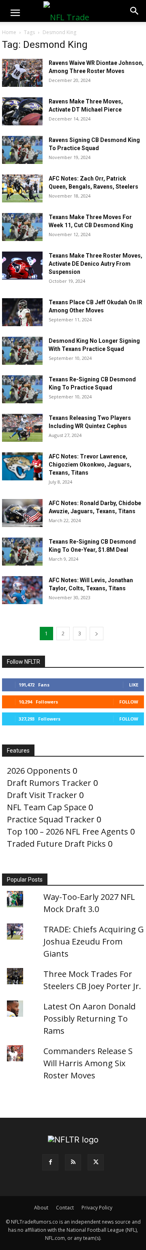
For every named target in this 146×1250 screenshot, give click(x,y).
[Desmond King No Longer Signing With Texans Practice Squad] (22, 351)
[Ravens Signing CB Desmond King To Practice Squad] (22, 150)
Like (133, 685)
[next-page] (96, 633)
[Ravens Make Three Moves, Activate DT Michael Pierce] (22, 111)
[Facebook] (50, 1162)
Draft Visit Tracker (42, 795)
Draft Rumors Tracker (49, 782)
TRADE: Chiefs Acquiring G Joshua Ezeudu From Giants (93, 941)
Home (9, 32)
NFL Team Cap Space (46, 807)
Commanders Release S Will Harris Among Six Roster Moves (88, 1063)
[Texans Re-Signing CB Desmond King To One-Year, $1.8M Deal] (22, 552)
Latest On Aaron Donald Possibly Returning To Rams (89, 1018)
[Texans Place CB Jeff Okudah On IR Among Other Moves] (22, 312)
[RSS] (73, 1162)
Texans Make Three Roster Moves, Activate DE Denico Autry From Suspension (95, 263)
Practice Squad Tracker (50, 819)
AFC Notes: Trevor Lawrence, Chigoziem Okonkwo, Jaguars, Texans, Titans (90, 464)
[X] (96, 1162)
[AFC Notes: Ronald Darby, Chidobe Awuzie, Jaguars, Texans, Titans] (22, 513)
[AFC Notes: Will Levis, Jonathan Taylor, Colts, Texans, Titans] (22, 590)
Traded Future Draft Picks (56, 843)
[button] (15, 13)
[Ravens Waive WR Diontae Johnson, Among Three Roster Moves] (22, 73)
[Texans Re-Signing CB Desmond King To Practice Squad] (22, 389)
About (41, 1207)
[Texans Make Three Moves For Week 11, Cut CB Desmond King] (22, 227)
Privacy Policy (97, 1207)
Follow (128, 702)
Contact (65, 1207)
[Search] (134, 11)
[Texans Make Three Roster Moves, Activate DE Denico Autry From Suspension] (22, 266)
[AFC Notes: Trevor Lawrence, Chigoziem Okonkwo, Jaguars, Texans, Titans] (22, 466)
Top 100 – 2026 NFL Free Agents (67, 831)
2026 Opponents (39, 770)
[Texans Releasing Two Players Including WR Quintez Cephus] (22, 428)
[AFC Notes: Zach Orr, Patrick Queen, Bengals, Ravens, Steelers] (22, 188)
